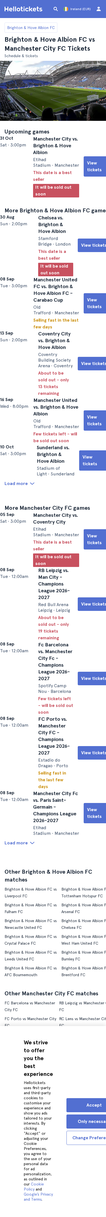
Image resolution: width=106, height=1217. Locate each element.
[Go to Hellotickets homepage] (24, 9)
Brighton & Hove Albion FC (31, 27)
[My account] (99, 9)
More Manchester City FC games (47, 562)
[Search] (56, 9)
